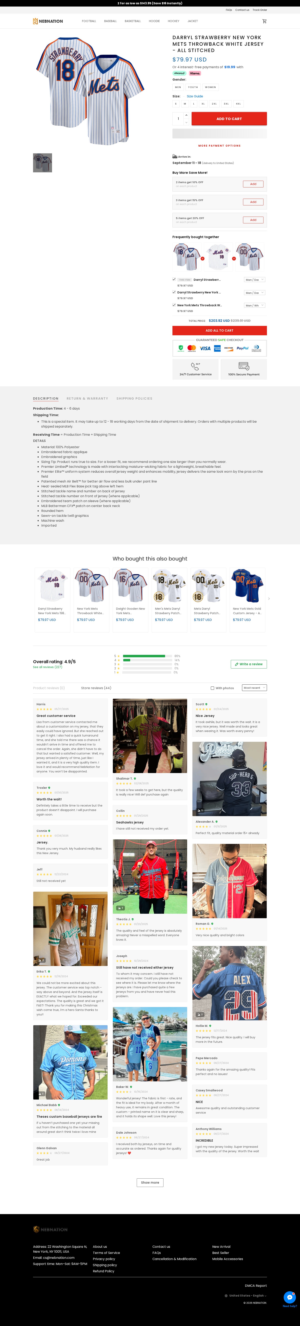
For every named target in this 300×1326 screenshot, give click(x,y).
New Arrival (221, 1246)
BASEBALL (110, 21)
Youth (193, 87)
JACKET (193, 21)
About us (100, 1246)
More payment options (219, 145)
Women (210, 87)
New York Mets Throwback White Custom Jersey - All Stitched (199, 305)
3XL (226, 103)
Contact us (242, 10)
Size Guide (195, 96)
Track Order (260, 10)
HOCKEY (173, 21)
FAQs (229, 10)
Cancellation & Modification (174, 1259)
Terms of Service (106, 1252)
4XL (238, 103)
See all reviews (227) (47, 667)
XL (203, 103)
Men (178, 87)
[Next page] (269, 599)
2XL (214, 103)
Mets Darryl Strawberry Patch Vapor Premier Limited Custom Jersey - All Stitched (208, 611)
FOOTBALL (89, 21)
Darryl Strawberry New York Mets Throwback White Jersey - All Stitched (208, 280)
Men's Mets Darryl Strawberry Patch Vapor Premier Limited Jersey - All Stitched (168, 611)
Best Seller (220, 1252)
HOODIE (154, 21)
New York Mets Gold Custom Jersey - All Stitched (247, 611)
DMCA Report (256, 1285)
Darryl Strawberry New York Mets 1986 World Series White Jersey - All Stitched (199, 292)
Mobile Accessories (227, 1259)
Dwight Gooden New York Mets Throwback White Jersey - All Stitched (130, 611)
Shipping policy (105, 1265)
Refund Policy (103, 1271)
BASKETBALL (133, 21)
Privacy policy (104, 1259)
